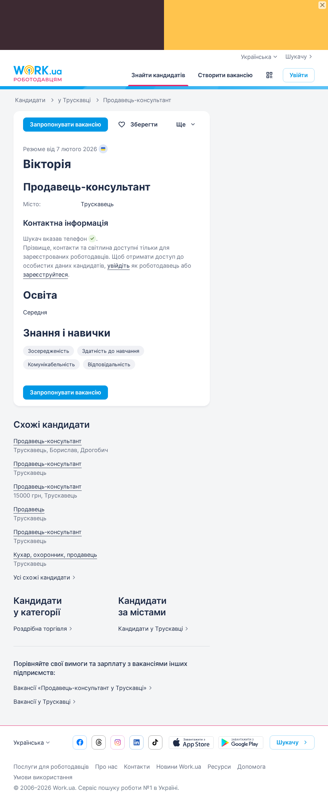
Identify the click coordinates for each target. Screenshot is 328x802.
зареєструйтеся (45, 274)
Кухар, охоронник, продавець (55, 554)
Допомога (251, 766)
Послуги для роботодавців (51, 766)
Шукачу (296, 56)
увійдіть (118, 265)
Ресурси (219, 766)
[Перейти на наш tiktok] (155, 742)
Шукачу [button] (287, 742)
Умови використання (42, 777)
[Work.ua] (37, 73)
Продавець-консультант (47, 441)
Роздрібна (40, 628)
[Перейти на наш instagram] (118, 742)
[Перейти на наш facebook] (80, 742)
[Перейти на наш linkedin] (136, 742)
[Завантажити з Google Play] (240, 742)
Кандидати (150, 628)
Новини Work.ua (178, 766)
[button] (269, 75)
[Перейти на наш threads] (99, 742)
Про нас (106, 766)
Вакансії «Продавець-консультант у (80, 688)
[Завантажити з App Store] (191, 742)
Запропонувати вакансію (65, 124)
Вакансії (41, 701)
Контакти (137, 766)
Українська (28, 742)
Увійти (299, 75)
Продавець (29, 509)
